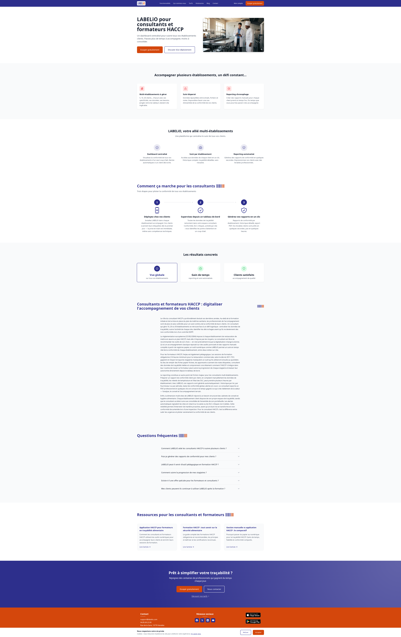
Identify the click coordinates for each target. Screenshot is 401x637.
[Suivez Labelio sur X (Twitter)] (202, 620)
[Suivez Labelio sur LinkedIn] (208, 620)
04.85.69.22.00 (145, 622)
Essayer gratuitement (254, 3)
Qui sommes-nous (179, 3)
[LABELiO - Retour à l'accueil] (141, 3)
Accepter (258, 632)
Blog (208, 3)
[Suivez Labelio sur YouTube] (213, 620)
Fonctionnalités (165, 3)
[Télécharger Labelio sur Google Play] (253, 621)
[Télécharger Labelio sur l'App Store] (253, 615)
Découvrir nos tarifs (199, 596)
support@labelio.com (148, 619)
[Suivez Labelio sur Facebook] (197, 620)
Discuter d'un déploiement (179, 49)
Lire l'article (144, 547)
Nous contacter (214, 589)
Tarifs (191, 3)
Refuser (245, 632)
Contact (215, 3)
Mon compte (238, 3)
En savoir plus (196, 634)
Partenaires (200, 3)
